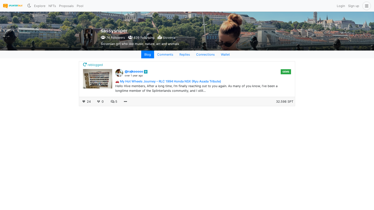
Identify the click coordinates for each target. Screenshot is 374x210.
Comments (165, 54)
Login (341, 6)
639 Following (143, 37)
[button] (366, 6)
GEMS (285, 71)
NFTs (52, 6)
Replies (184, 54)
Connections (205, 54)
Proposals (66, 6)
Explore (39, 6)
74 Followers (115, 37)
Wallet (225, 54)
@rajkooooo (134, 71)
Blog (147, 54)
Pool (80, 6)
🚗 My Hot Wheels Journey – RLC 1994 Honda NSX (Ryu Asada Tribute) (168, 81)
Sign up (353, 6)
